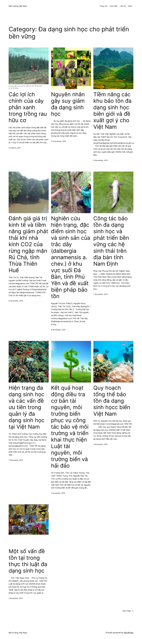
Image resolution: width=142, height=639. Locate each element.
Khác (130, 6)
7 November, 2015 (100, 294)
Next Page (128, 611)
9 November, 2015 (100, 160)
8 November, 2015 (16, 301)
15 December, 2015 (58, 141)
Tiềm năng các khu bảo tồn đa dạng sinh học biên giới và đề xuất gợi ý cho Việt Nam (112, 110)
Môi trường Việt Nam (18, 6)
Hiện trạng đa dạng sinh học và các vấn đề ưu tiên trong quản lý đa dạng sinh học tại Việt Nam (26, 407)
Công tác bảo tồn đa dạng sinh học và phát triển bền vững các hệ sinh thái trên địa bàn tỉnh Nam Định (111, 241)
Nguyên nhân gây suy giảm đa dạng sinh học (68, 104)
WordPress (128, 633)
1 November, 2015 (58, 493)
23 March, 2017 (15, 148)
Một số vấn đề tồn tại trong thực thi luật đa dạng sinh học (28, 561)
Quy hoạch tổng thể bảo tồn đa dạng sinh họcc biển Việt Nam (111, 401)
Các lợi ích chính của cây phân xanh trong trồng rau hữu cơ (28, 107)
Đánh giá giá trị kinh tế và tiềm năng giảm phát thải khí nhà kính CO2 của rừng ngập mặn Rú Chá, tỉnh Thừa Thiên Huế (28, 244)
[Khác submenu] (132, 6)
